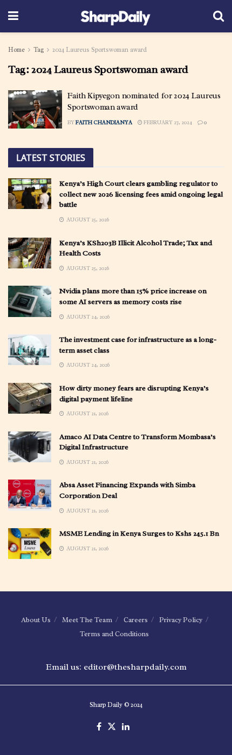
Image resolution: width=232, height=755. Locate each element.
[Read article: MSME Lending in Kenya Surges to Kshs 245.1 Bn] (29, 543)
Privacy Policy (180, 619)
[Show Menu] (13, 16)
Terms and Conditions (114, 633)
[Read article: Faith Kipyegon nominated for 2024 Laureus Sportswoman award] (35, 109)
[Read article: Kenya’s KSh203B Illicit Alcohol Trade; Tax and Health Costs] (29, 253)
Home (16, 49)
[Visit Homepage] (115, 16)
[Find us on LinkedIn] (125, 727)
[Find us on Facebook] (99, 727)
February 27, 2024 (167, 122)
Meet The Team (87, 619)
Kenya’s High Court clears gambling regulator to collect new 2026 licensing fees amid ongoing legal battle (141, 194)
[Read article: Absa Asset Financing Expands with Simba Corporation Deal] (29, 495)
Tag (38, 49)
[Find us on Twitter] (111, 727)
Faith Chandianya (104, 122)
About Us (36, 619)
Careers (136, 619)
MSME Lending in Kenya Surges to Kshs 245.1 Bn (139, 533)
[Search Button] (218, 16)
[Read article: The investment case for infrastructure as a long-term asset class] (29, 349)
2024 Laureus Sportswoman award (99, 49)
